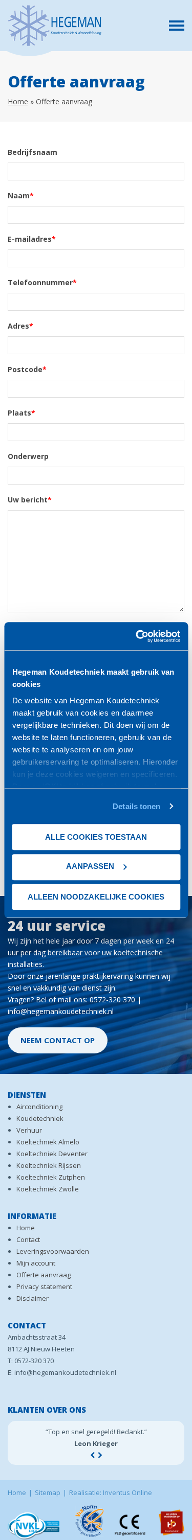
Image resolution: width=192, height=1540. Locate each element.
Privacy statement (44, 1286)
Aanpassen (90, 866)
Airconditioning (39, 1106)
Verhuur (29, 1130)
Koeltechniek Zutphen (50, 1177)
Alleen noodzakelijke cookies (96, 896)
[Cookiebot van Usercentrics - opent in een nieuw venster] (136, 636)
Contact (28, 1239)
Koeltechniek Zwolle (47, 1188)
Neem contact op (57, 1040)
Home (18, 101)
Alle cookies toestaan (96, 837)
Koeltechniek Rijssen (48, 1165)
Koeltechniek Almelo (47, 1141)
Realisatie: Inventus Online (110, 1492)
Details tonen (136, 806)
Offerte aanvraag (43, 1274)
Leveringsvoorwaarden (52, 1251)
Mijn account (35, 1263)
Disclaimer (32, 1298)
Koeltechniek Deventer (52, 1153)
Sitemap (47, 1492)
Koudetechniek (39, 1118)
